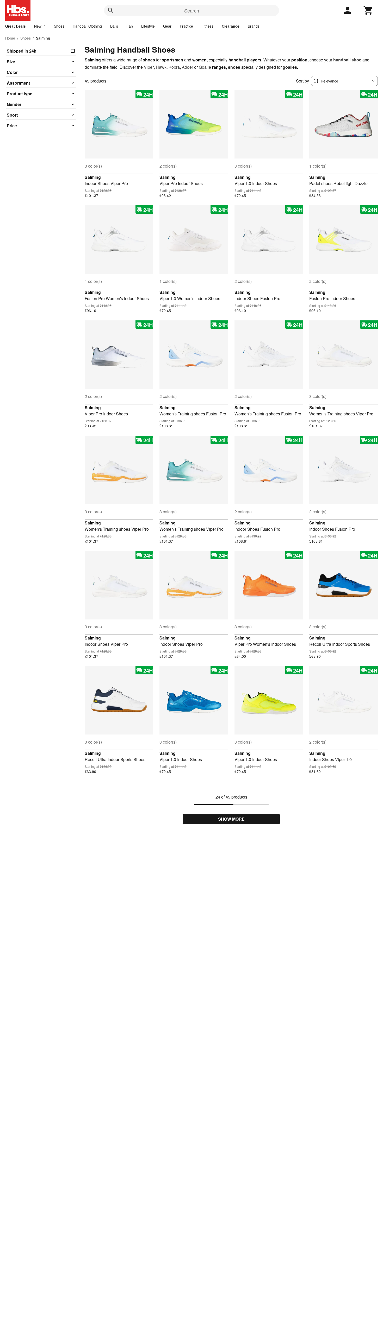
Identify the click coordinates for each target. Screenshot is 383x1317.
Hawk (161, 67)
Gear (167, 26)
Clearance (230, 26)
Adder (187, 67)
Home (10, 38)
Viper (149, 67)
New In (40, 26)
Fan (129, 26)
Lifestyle (148, 26)
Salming (93, 177)
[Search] (110, 10)
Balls (114, 26)
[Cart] (368, 10)
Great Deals (15, 26)
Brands (254, 26)
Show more (231, 819)
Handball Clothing (87, 26)
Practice (186, 26)
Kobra (174, 67)
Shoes (59, 26)
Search (191, 10)
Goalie (205, 67)
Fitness (207, 26)
